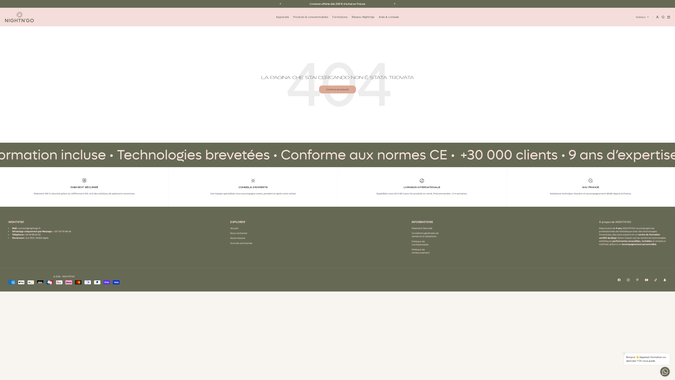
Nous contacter (238, 233)
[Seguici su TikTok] (655, 280)
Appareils (282, 17)
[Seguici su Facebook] (619, 280)
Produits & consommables (310, 17)
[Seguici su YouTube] (646, 280)
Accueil (234, 228)
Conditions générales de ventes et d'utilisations (425, 235)
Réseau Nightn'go (363, 17)
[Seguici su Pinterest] (637, 280)
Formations (340, 17)
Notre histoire (237, 238)
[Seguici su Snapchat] (665, 280)
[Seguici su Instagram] (628, 280)
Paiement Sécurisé (422, 228)
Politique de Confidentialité (420, 243)
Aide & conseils (389, 17)
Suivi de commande (241, 243)
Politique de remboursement (421, 251)
